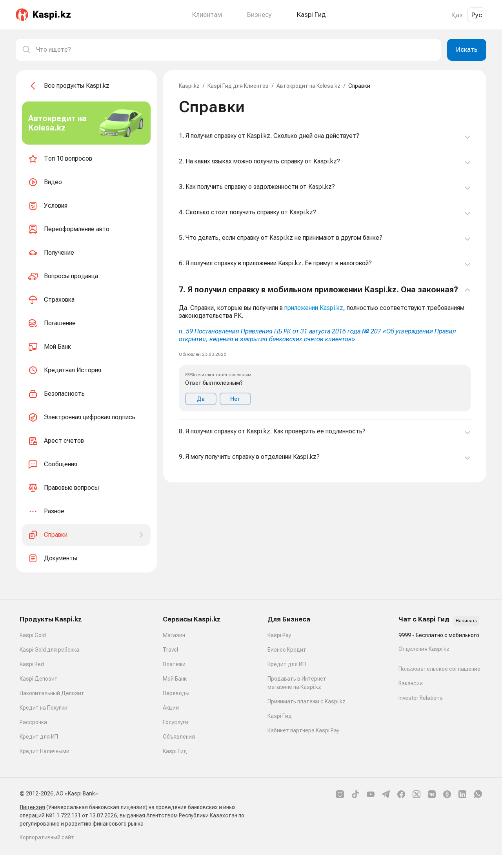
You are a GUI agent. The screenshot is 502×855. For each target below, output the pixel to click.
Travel (170, 650)
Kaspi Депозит (39, 679)
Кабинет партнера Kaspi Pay (303, 730)
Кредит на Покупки (43, 708)
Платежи (174, 664)
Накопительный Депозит (52, 693)
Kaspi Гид (175, 751)
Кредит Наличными (44, 751)
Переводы (176, 693)
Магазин (174, 635)
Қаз (457, 15)
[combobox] (235, 50)
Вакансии (410, 683)
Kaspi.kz (189, 86)
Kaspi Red (32, 664)
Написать (466, 620)
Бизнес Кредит (286, 650)
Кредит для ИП (39, 737)
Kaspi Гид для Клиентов (238, 86)
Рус (476, 15)
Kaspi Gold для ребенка (49, 650)
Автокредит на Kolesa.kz (308, 86)
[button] (325, 348)
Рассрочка (33, 722)
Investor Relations (420, 698)
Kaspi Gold (33, 635)
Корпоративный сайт (47, 837)
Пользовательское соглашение (439, 669)
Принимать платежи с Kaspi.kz (306, 701)
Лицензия (32, 807)
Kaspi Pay (279, 635)
